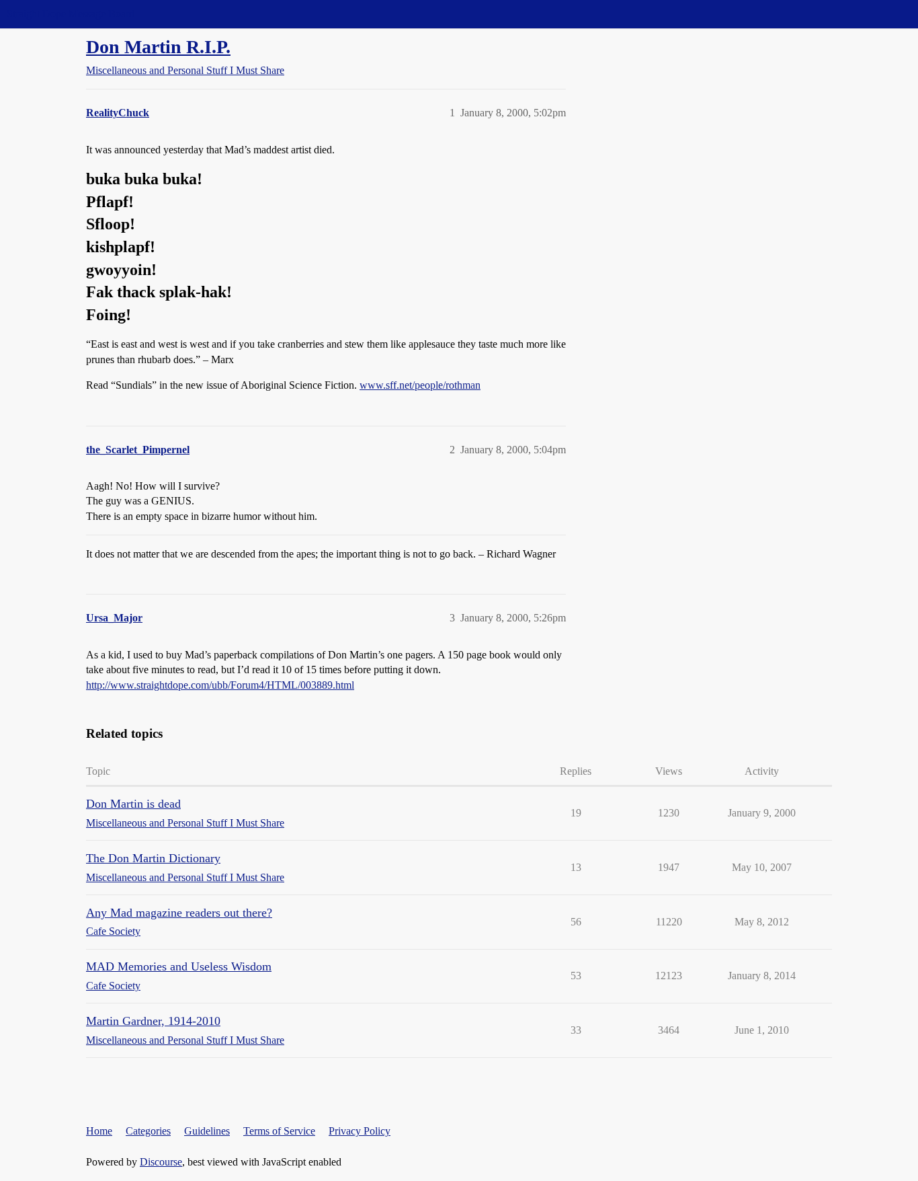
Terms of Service (279, 1131)
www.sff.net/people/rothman (420, 385)
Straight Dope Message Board (70, 14)
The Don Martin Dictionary (153, 858)
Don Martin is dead (133, 803)
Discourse (161, 1162)
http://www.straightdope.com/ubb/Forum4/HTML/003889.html (220, 685)
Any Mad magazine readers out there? (179, 912)
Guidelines (207, 1131)
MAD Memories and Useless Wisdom (179, 966)
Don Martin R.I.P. (158, 46)
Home (99, 1131)
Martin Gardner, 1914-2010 (153, 1021)
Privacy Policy (359, 1131)
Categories (148, 1131)
